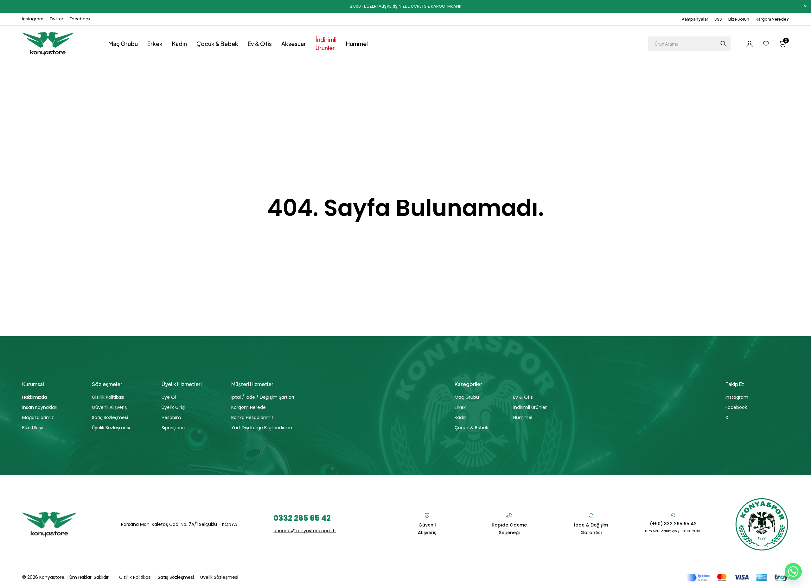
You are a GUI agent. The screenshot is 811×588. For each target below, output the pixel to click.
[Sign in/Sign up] (749, 43)
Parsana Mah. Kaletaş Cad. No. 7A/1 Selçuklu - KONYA (179, 524)
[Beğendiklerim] (766, 43)
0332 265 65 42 (302, 518)
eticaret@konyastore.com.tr (304, 530)
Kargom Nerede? (772, 19)
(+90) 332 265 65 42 (673, 523)
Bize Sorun (738, 19)
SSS (718, 19)
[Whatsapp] (793, 571)
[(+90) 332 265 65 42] (673, 515)
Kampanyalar (695, 19)
